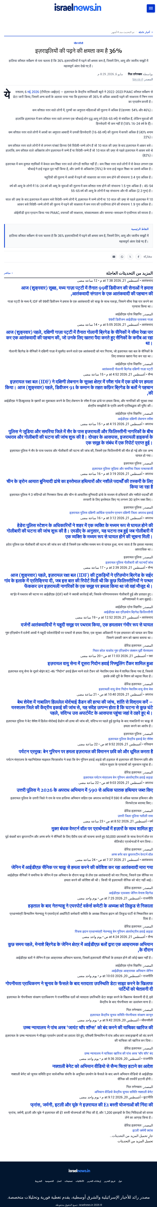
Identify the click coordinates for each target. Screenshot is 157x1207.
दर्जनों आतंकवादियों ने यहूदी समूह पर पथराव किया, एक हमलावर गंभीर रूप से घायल (87, 625)
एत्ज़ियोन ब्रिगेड (130, 612)
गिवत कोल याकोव (103, 651)
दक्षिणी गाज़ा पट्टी (142, 369)
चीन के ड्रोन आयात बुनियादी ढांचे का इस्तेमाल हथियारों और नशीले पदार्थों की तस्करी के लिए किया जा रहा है (80, 484)
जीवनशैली (78, 43)
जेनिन (134, 893)
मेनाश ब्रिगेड (145, 893)
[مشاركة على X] (130, 257)
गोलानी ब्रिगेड (123, 369)
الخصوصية (49, 1181)
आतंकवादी (108, 369)
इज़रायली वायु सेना (110, 689)
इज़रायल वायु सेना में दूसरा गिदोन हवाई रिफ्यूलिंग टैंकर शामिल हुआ (100, 663)
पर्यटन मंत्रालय (103, 777)
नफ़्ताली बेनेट (145, 1092)
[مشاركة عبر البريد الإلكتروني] (114, 257)
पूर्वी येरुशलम (145, 651)
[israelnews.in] (78, 1171)
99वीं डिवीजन (117, 319)
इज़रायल (88, 777)
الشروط (38, 1181)
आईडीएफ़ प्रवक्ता (136, 319)
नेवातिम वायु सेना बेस (141, 689)
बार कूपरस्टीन (131, 854)
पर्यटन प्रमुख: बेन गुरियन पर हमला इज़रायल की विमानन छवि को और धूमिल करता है (86, 751)
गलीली (144, 816)
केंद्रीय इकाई (135, 739)
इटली (136, 1130)
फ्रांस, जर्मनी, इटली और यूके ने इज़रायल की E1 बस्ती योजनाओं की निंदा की (91, 1105)
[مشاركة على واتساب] (122, 257)
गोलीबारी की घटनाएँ (136, 562)
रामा (150, 816)
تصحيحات (69, 1181)
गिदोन (125, 689)
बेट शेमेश (148, 739)
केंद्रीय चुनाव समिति (113, 1015)
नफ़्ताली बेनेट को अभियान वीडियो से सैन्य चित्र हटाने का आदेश (102, 1066)
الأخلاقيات (80, 1181)
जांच (150, 562)
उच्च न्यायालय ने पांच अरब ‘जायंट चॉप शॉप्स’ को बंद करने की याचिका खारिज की (88, 1027)
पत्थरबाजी (147, 469)
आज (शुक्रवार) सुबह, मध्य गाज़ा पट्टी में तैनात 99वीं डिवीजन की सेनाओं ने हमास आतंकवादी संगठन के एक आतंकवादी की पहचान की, (87, 290)
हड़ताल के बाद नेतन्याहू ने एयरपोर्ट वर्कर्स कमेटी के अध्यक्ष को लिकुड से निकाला (90, 906)
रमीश (150, 419)
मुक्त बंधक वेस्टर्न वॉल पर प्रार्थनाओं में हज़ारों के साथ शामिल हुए (102, 828)
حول (120, 1181)
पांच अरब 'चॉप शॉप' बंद (139, 1053)
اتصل (59, 1181)
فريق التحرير (109, 1181)
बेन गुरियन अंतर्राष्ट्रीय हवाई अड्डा (133, 777)
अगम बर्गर (117, 854)
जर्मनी (143, 1130)
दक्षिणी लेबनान (138, 419)
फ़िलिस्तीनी (146, 612)
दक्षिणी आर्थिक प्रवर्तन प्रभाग (105, 513)
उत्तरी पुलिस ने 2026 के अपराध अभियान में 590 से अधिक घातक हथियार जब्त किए (85, 790)
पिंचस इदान (82, 931)
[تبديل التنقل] (151, 8)
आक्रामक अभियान (134, 971)
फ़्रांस (150, 1130)
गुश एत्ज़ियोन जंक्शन (126, 651)
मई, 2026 (33, 92)
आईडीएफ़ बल (112, 612)
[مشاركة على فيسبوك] (138, 257)
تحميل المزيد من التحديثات (135, 1141)
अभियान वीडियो (103, 1092)
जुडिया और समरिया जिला (126, 469)
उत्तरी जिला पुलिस (129, 816)
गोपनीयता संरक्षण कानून (139, 1015)
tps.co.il (137, 79)
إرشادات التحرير (94, 1181)
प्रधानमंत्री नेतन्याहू (101, 931)
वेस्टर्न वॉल (146, 854)
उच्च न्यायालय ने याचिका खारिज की (105, 1053)
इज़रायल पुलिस (101, 469)
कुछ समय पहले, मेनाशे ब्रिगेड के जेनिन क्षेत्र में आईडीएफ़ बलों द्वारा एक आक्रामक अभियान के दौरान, (80, 947)
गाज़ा (150, 319)
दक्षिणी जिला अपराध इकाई (138, 513)
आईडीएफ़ (124, 419)
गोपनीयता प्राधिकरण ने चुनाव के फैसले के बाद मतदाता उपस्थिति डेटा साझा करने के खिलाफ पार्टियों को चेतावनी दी (79, 986)
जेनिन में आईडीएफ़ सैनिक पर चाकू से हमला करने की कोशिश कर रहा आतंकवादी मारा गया (82, 867)
